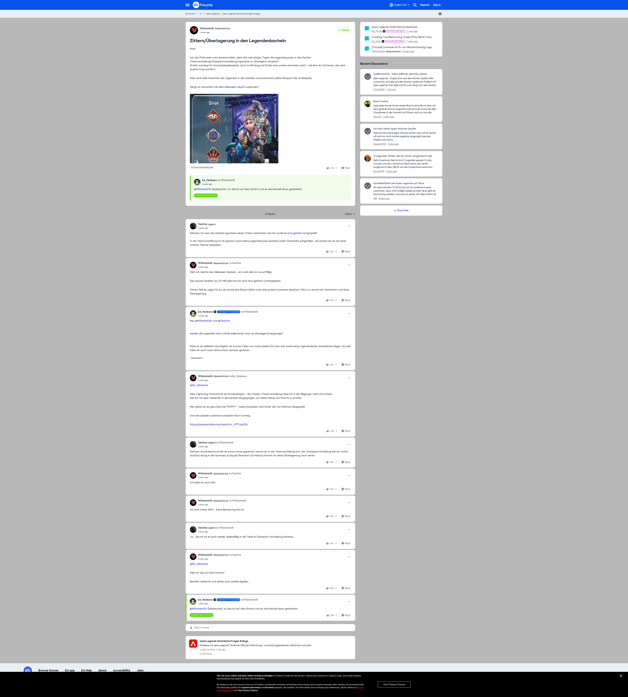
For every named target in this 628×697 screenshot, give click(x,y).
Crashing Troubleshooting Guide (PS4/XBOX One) (402, 37)
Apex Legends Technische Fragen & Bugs (241, 13)
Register (425, 4)
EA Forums (190, 13)
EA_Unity (376, 41)
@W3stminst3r (202, 189)
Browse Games (48, 670)
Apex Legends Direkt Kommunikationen (395, 27)
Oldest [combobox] (350, 214)
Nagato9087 (379, 144)
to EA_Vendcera (238, 376)
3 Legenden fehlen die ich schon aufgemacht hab (402, 156)
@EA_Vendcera (199, 385)
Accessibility (121, 670)
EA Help (86, 670)
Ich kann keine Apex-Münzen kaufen (394, 128)
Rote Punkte (380, 101)
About (102, 670)
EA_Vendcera (209, 180)
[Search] (415, 5)
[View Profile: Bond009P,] (367, 158)
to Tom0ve (235, 263)
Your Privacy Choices (394, 684)
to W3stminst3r (226, 180)
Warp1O (377, 116)
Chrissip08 (379, 89)
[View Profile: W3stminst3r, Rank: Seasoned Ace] (194, 30)
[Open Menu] (440, 13)
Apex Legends (212, 13)
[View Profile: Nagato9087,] (367, 131)
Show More (403, 210)
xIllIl (375, 198)
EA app (70, 670)
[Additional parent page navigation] (201, 13)
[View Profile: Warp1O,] (367, 104)
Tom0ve (202, 224)
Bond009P (378, 171)
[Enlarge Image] (270, 128)
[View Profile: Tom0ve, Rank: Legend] (193, 226)
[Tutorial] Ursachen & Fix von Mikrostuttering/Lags (402, 47)
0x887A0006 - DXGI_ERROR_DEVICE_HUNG (400, 74)
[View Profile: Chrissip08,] (367, 76)
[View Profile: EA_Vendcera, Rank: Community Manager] (193, 313)
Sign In (437, 4)
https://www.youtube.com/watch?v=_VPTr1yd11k (219, 424)
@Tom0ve (223, 320)
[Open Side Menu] (187, 4)
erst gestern (294, 233)
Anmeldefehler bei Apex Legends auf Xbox (398, 183)
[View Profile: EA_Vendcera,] (197, 182)
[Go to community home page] (203, 5)
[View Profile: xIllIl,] (367, 185)
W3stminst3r (207, 28)
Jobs (140, 670)
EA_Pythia (377, 31)
